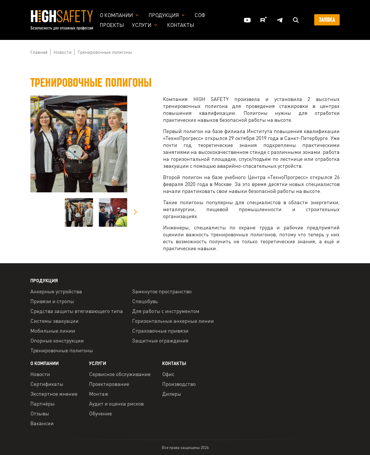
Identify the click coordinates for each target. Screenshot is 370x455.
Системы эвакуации (54, 321)
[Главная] (62, 19)
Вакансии (42, 423)
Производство (179, 384)
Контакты (180, 25)
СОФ (200, 15)
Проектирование (109, 384)
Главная (38, 52)
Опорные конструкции (57, 340)
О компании (116, 15)
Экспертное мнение (53, 393)
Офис (168, 374)
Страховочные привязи (160, 330)
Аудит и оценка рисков (116, 403)
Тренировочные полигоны (61, 350)
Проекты (112, 25)
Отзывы (39, 413)
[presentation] (135, 211)
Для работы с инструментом (165, 311)
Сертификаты (46, 384)
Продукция (164, 15)
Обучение (100, 413)
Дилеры (171, 393)
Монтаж (98, 393)
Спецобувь (145, 301)
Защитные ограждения (160, 340)
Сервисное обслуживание (120, 374)
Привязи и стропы (52, 301)
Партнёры (42, 403)
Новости (62, 52)
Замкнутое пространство (162, 291)
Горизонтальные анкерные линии (173, 321)
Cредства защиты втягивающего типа (76, 311)
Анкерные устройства (56, 291)
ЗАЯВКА (327, 19)
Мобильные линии (52, 330)
